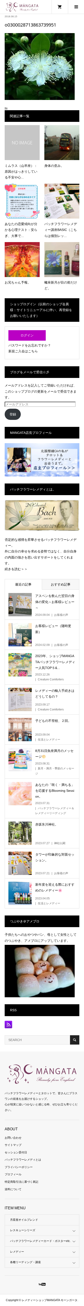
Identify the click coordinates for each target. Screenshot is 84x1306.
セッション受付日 (16, 1152)
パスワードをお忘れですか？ (29, 345)
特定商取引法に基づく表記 (21, 1181)
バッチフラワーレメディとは (23, 1159)
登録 (13, 414)
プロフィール (13, 1174)
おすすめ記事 (60, 584)
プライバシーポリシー (19, 1167)
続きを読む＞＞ (16, 569)
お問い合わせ (13, 1137)
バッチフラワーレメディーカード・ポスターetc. (40, 1241)
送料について (13, 1189)
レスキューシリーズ (22, 1230)
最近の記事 (23, 584)
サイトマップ (13, 1145)
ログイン (27, 335)
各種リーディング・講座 (25, 1262)
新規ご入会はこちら (23, 351)
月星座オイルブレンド (24, 1219)
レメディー (17, 1251)
